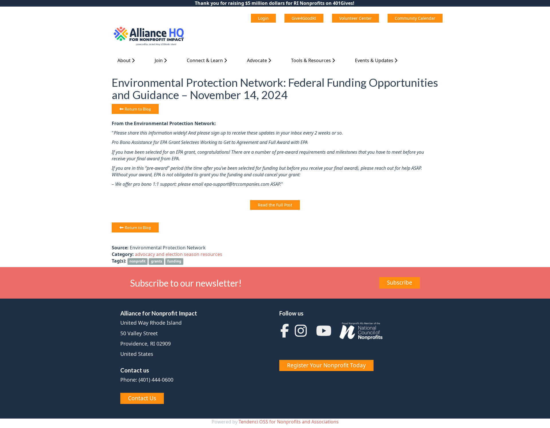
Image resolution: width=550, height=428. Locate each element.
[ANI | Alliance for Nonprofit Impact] (149, 36)
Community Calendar (415, 18)
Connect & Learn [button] (205, 60)
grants (156, 261)
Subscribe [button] (399, 282)
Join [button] (159, 60)
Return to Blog (138, 108)
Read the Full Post (275, 205)
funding (174, 261)
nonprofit (137, 261)
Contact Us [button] (142, 398)
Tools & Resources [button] (311, 60)
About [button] (124, 60)
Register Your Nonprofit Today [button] (326, 365)
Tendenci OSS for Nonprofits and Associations (289, 422)
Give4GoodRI (304, 18)
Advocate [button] (257, 60)
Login (263, 18)
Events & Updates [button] (374, 60)
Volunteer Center (355, 18)
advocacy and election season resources (178, 254)
